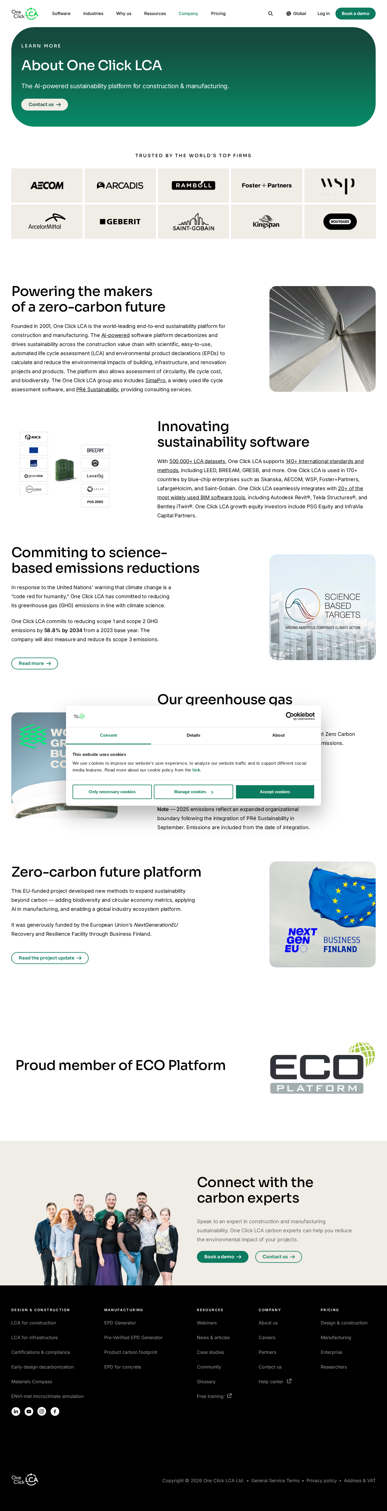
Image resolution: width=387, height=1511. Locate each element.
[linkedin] (15, 1411)
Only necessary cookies (112, 791)
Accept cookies (275, 791)
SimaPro (155, 380)
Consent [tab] (108, 735)
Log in (324, 13)
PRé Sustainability (97, 389)
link (196, 770)
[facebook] (54, 1411)
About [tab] (278, 735)
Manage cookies (190, 791)
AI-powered (115, 335)
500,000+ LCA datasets (197, 461)
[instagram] (41, 1411)
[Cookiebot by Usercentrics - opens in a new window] (290, 716)
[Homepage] (25, 13)
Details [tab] (194, 735)
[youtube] (28, 1411)
